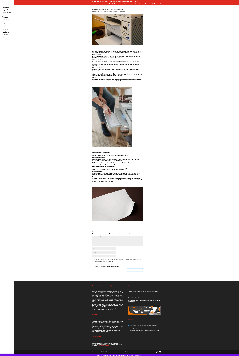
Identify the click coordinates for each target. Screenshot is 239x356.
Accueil (111, 3)
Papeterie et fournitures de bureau (107, 343)
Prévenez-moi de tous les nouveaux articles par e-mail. (107, 266)
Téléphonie (5, 34)
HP (138, 297)
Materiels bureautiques (114, 344)
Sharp (137, 300)
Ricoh (156, 297)
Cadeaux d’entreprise (5, 29)
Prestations (123, 3)
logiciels (98, 344)
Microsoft (147, 300)
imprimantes (108, 342)
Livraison (131, 3)
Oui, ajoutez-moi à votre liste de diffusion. (104, 261)
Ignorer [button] (140, 355)
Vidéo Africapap (139, 3)
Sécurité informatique (5, 32)
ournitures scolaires (105, 327)
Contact (151, 3)
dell (153, 300)
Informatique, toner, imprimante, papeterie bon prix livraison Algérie (144, 330)
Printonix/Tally (142, 300)
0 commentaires (122, 11)
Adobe (151, 300)
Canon (133, 297)
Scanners (95, 321)
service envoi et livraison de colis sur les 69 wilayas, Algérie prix (143, 325)
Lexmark (145, 297)
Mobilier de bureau (6, 12)
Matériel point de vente (6, 26)
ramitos (95, 11)
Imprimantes (5, 14)
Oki (134, 300)
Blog (146, 3)
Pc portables (101, 322)
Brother (130, 297)
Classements (98, 331)
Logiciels (4, 23)
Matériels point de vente (105, 344)
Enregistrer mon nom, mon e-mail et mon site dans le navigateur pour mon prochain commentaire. (117, 259)
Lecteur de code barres (108, 330)
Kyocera (141, 297)
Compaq (157, 300)
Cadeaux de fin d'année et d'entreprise (110, 11)
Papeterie (4, 21)
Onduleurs (112, 320)
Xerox (153, 297)
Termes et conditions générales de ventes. (138, 328)
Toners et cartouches (5, 17)
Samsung (150, 297)
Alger (119, 292)
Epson (136, 297)
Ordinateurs (107, 322)
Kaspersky (100, 330)
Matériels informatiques (97, 320)
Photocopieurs (106, 320)
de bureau (112, 322)
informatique (95, 342)
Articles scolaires (6, 19)
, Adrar (122, 292)
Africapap (116, 3)
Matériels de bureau (5, 10)
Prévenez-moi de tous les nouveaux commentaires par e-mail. (108, 264)
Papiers (117, 322)
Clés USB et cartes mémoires (109, 321)
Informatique (5, 7)
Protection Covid (104, 331)
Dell (133, 300)
